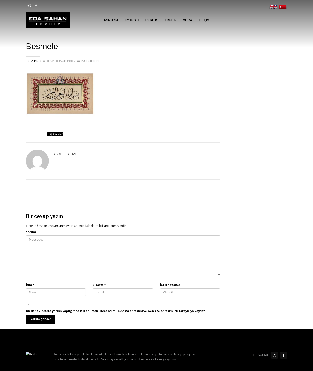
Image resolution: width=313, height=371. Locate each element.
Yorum (31, 232)
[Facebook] (36, 5)
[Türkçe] (282, 5)
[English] (273, 5)
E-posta (99, 285)
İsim (30, 285)
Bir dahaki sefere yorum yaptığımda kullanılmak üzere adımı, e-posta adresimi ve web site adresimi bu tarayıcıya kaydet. (116, 311)
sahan (34, 61)
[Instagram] (29, 5)
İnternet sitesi (170, 285)
